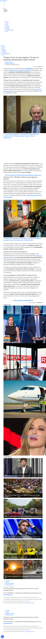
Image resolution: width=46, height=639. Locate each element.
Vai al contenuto (3, 0)
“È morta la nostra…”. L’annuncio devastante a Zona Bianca (28, 324)
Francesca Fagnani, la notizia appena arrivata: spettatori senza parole (29, 436)
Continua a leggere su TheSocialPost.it (23, 300)
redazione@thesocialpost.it (29, 602)
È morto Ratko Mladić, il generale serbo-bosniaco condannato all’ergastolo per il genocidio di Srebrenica (21, 136)
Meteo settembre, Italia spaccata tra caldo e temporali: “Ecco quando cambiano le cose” (22, 577)
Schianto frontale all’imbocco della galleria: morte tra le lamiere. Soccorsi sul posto (23, 516)
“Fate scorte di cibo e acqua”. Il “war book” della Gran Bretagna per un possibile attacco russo (22, 496)
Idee (6, 21)
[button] (2, 636)
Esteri (6, 24)
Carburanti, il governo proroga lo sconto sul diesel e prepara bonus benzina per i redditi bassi (22, 239)
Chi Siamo (7, 580)
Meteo (5, 575)
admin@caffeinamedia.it (8, 594)
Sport (6, 31)
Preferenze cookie (9, 584)
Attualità (7, 27)
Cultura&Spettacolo (9, 29)
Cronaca (7, 25)
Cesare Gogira (10, 62)
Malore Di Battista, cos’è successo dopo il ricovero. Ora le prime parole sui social (22, 536)
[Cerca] (3, 8)
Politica (7, 23)
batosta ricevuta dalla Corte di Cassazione (19, 70)
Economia (7, 28)
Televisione (11, 63)
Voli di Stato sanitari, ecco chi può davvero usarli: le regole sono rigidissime (28, 399)
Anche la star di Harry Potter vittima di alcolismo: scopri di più (23, 175)
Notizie (5, 515)
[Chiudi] (5, 10)
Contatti (7, 582)
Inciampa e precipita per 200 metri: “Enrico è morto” (16, 557)
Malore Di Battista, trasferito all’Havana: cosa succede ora (17, 475)
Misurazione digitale (9, 583)
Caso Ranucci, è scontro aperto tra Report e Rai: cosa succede (29, 361)
